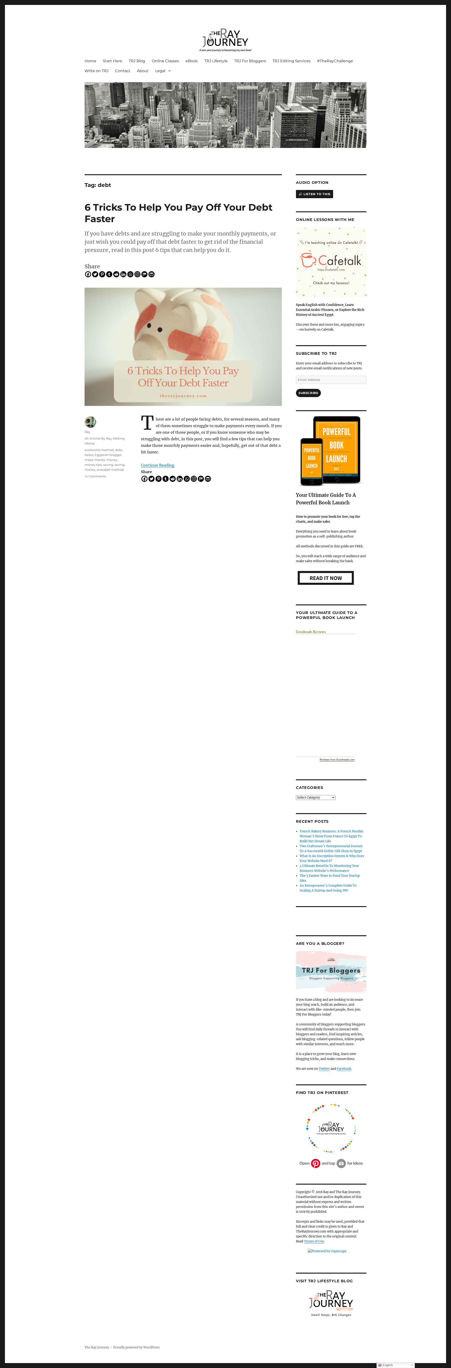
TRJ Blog (137, 61)
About (143, 71)
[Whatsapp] (130, 274)
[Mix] (144, 274)
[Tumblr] (109, 274)
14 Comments (95, 476)
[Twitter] (95, 274)
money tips (93, 465)
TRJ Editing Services (291, 61)
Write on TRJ (97, 71)
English (387, 1365)
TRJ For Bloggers (250, 61)
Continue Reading (157, 465)
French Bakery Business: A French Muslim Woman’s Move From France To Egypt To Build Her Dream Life (331, 836)
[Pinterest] (102, 274)
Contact (122, 71)
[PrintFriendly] (151, 274)
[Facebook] (88, 274)
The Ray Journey (97, 1347)
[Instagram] (137, 274)
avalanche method (99, 450)
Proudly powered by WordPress (136, 1347)
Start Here (112, 61)
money (111, 460)
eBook (192, 61)
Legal (160, 71)
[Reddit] (116, 274)
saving (108, 465)
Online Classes (165, 61)
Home (90, 61)
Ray (87, 432)
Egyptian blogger (108, 455)
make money (95, 460)
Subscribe (308, 393)
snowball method (110, 469)
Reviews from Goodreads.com (337, 759)
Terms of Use (314, 1241)
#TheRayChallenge (335, 61)
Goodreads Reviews (311, 631)
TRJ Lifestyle (216, 61)
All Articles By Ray (98, 438)
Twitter (324, 1069)
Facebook (344, 1069)
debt (118, 450)
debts (89, 455)
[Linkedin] (123, 274)
